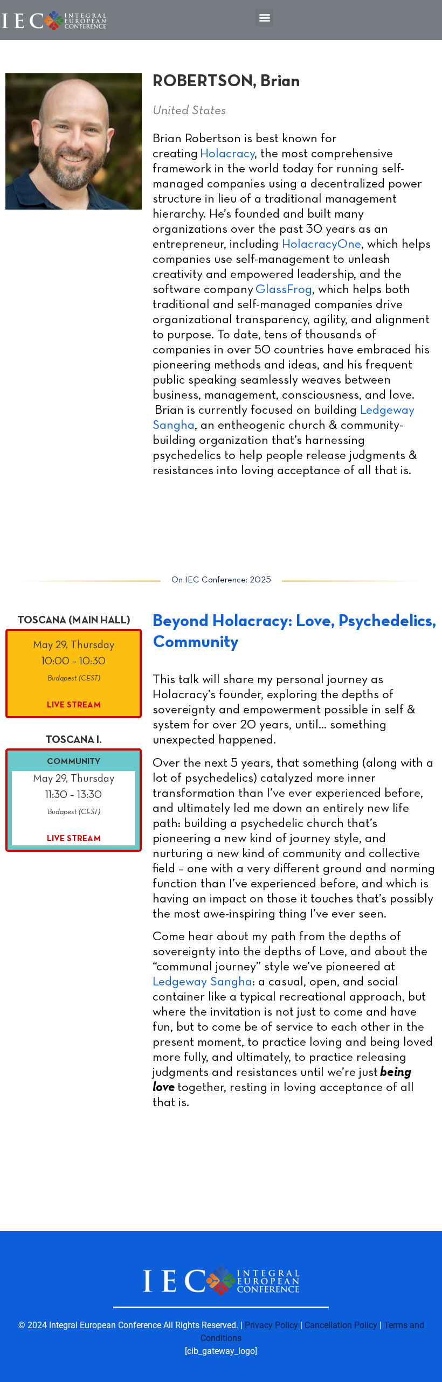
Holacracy (227, 154)
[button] (264, 17)
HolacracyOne (321, 245)
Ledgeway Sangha (202, 982)
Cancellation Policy (341, 1325)
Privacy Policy (271, 1325)
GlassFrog (283, 290)
